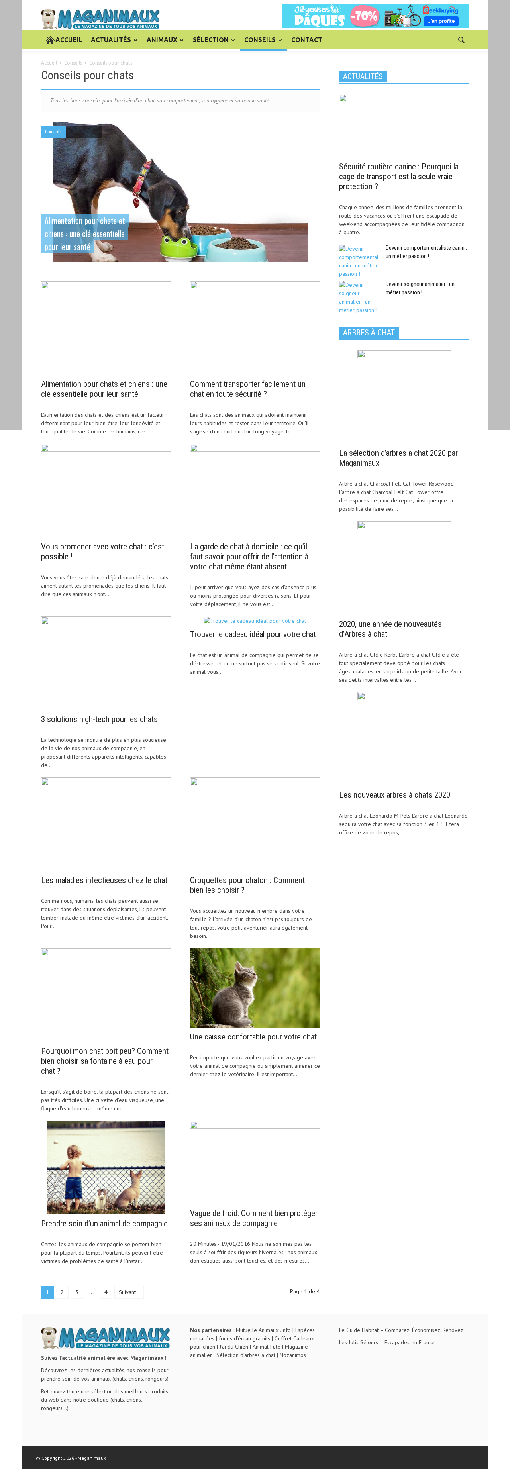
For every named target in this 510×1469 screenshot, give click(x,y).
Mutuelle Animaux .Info (263, 1330)
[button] (461, 39)
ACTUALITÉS (108, 43)
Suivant (128, 1292)
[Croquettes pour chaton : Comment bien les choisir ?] (255, 823)
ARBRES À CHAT (369, 332)
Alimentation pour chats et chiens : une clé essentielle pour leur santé (104, 389)
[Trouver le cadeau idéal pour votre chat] (255, 620)
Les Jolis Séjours (358, 1342)
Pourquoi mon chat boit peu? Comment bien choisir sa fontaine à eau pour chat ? (105, 1061)
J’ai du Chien (234, 1346)
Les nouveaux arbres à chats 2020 (394, 795)
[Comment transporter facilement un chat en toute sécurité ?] (255, 327)
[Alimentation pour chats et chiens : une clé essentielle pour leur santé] (180, 192)
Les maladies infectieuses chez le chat (104, 880)
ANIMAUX (159, 43)
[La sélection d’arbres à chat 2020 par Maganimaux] (404, 396)
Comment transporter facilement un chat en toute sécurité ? (248, 389)
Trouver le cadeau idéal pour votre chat (253, 634)
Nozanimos (293, 1355)
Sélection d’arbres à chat (245, 1355)
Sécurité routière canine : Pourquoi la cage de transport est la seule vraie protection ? (399, 176)
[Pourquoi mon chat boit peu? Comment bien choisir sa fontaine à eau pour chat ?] (106, 994)
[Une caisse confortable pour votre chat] (255, 987)
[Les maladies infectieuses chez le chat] (106, 823)
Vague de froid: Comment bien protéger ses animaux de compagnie (254, 1218)
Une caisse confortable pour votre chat (253, 1036)
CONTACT (306, 39)
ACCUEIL (68, 39)
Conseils (53, 132)
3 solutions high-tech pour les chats (99, 719)
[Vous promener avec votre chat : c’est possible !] (106, 490)
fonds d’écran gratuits (244, 1338)
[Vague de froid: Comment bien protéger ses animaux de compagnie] (255, 1161)
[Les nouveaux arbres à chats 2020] (404, 738)
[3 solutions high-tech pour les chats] (106, 662)
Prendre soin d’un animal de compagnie (104, 1223)
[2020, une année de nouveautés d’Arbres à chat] (404, 567)
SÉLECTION (208, 43)
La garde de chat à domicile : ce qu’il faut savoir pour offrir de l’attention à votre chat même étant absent (249, 556)
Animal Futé (266, 1346)
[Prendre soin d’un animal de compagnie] (106, 1167)
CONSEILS (258, 43)
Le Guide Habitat (359, 1330)
